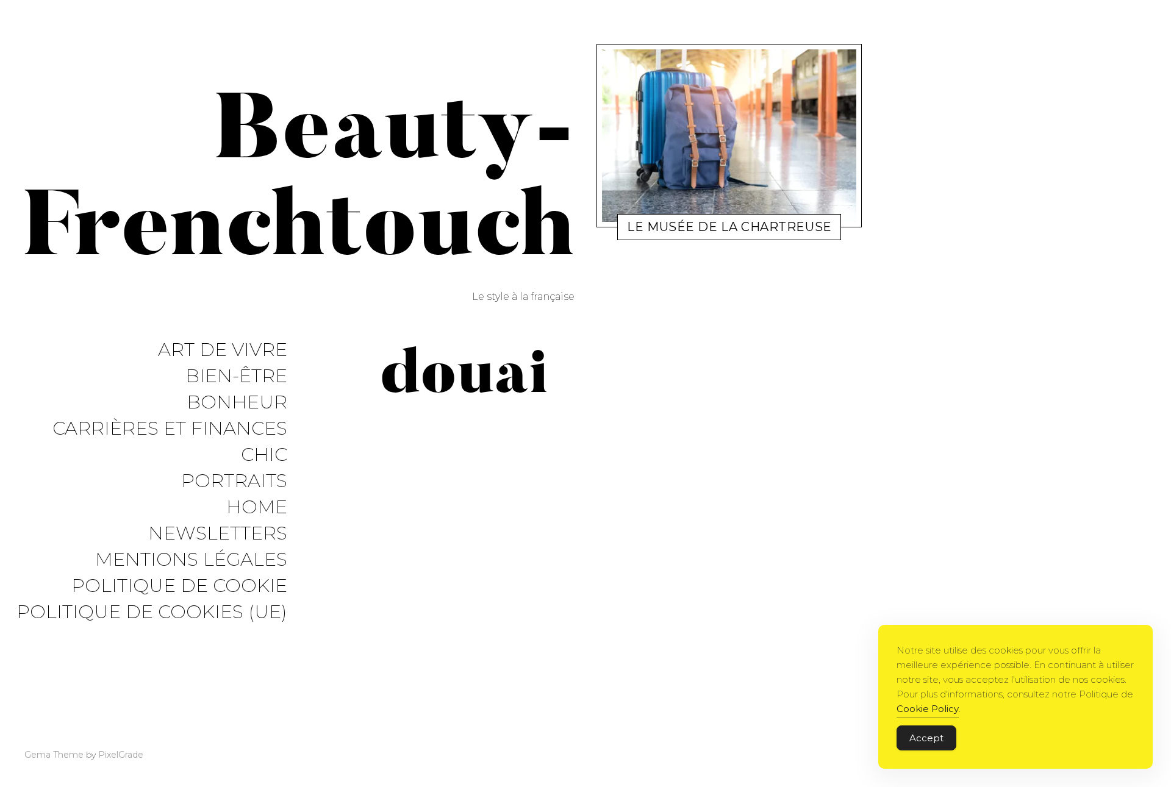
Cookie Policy (928, 708)
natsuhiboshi (731, 229)
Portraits (234, 481)
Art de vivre (222, 350)
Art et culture (670, 229)
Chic (264, 455)
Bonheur (237, 402)
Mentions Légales (191, 560)
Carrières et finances (169, 429)
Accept (926, 738)
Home (256, 507)
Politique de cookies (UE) (151, 612)
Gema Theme (54, 754)
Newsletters (217, 533)
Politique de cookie (179, 586)
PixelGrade (120, 754)
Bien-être (236, 376)
